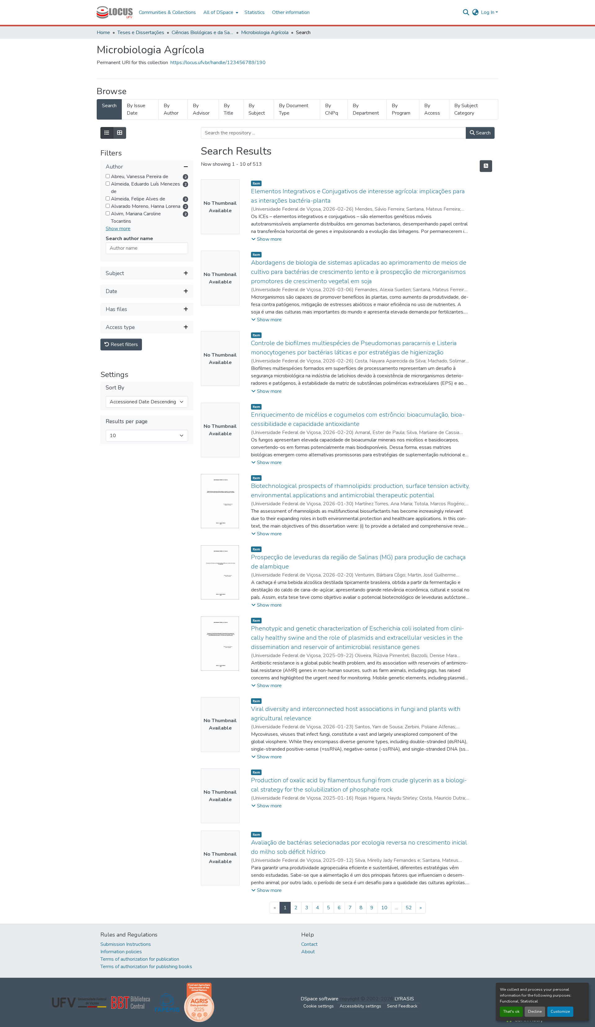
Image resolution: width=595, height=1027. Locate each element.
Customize (560, 1011)
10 (384, 907)
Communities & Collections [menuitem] (167, 12)
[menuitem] (220, 12)
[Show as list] (106, 133)
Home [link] (103, 32)
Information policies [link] (121, 951)
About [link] (308, 951)
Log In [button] (488, 12)
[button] (115, 12)
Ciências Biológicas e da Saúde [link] (203, 32)
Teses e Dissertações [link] (140, 32)
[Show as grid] (119, 133)
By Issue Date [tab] (136, 109)
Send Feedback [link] (402, 1006)
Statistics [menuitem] (255, 12)
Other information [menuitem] (291, 12)
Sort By (115, 387)
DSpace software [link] (319, 998)
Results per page (127, 421)
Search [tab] (109, 105)
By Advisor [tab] (201, 109)
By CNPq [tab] (331, 109)
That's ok (511, 1011)
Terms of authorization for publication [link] (139, 959)
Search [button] (483, 132)
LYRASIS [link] (404, 998)
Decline (535, 1011)
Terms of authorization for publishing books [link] (146, 966)
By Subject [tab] (257, 109)
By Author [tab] (171, 109)
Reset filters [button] (123, 344)
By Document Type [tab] (293, 109)
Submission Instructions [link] (125, 944)
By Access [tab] (432, 109)
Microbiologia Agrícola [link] (265, 32)
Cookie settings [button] (318, 1006)
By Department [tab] (366, 109)
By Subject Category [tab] (466, 109)
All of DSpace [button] (218, 12)
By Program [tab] (401, 109)
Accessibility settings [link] (360, 1006)
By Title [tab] (228, 109)
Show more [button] (118, 228)
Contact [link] (309, 944)
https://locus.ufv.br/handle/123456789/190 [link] (218, 62)
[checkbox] (108, 176)
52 (409, 907)
